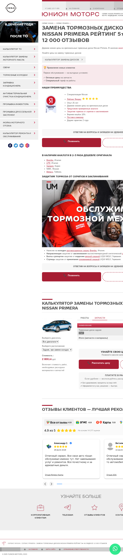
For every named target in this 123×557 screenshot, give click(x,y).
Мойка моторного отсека (14, 124)
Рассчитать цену (98, 362)
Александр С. (61, 443)
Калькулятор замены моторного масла (15, 58)
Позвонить (71, 141)
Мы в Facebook (10, 145)
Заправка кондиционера (11, 84)
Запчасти (99, 318)
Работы (85, 318)
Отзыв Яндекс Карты (54, 475)
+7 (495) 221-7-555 (52, 8)
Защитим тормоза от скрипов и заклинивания (87, 111)
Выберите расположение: (53, 346)
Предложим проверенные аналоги (82, 109)
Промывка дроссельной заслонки (17, 113)
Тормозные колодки (15, 74)
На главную (74, 8)
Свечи (6, 67)
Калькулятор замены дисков (62, 59)
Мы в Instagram (27, 145)
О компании (98, 8)
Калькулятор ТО (12, 48)
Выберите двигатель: (51, 338)
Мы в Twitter (16, 145)
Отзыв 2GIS (111, 475)
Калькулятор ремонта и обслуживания (17, 135)
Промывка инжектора (15, 104)
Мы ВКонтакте (22, 145)
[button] (45, 484)
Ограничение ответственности (76, 549)
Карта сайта (50, 549)
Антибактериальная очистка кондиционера (17, 95)
